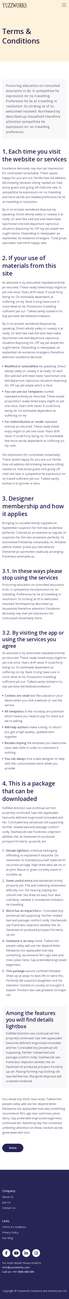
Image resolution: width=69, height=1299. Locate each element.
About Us (7, 1197)
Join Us (6, 1202)
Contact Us (8, 1208)
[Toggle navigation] (64, 5)
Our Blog (7, 1238)
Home (13, 1148)
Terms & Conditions (14, 1227)
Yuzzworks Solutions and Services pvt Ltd (42, 1291)
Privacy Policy (10, 1232)
